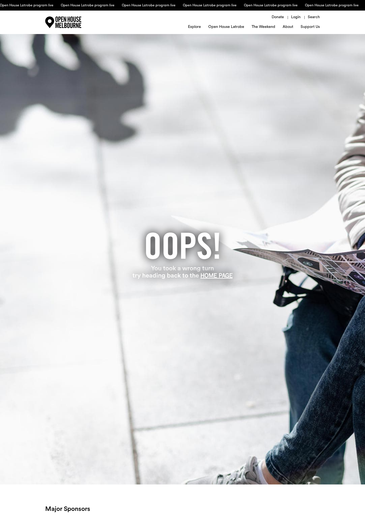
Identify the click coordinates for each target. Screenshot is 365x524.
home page (216, 275)
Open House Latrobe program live (79, 5)
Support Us (310, 27)
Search (314, 17)
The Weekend (263, 27)
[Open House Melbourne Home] (72, 22)
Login (296, 17)
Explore (194, 27)
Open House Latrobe (226, 27)
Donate (278, 17)
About (288, 27)
